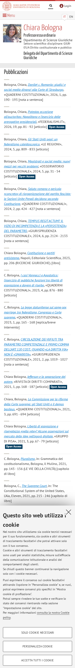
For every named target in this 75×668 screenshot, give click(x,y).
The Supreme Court (34, 486)
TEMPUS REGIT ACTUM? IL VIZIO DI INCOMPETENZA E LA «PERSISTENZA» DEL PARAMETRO (35, 226)
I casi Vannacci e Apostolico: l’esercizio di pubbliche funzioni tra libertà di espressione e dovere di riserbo (33, 280)
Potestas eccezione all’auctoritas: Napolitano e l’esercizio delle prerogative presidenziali (32, 117)
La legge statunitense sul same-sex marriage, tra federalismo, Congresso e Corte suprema (35, 312)
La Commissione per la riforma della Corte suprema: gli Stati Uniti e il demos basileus (36, 404)
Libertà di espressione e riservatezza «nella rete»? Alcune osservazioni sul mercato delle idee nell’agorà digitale (36, 431)
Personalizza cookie (37, 646)
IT (64, 17)
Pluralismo (28, 459)
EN (71, 17)
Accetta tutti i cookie (37, 660)
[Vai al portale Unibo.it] (21, 6)
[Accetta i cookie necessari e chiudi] (68, 512)
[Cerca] (50, 6)
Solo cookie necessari (37, 632)
